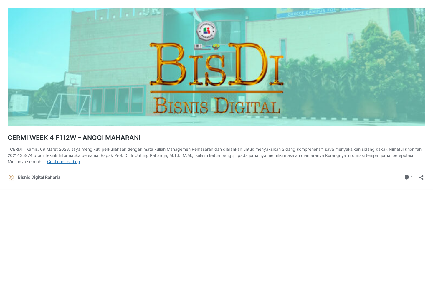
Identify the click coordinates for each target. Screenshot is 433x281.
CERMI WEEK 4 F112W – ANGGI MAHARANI (74, 137)
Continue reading (63, 161)
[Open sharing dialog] (421, 175)
